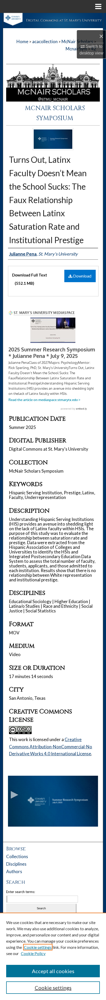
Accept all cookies (53, 971)
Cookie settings (38, 947)
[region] (53, 956)
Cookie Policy (33, 953)
